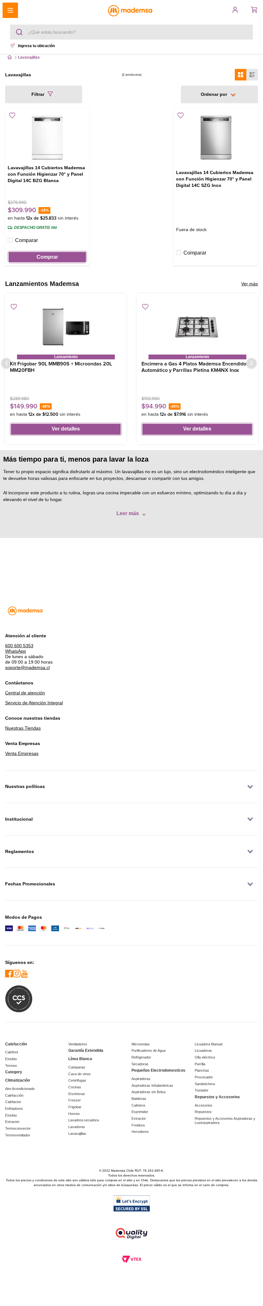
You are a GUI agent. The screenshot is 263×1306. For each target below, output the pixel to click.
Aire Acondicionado (20, 1089)
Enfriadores (14, 1108)
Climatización (17, 1080)
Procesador (204, 1077)
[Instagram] (17, 974)
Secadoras (140, 1064)
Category (13, 1072)
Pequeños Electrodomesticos (158, 1070)
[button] (54, 10)
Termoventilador (17, 1135)
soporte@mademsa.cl (27, 667)
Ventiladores (77, 1044)
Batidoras (139, 1099)
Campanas (76, 1067)
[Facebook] (9, 974)
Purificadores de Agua (148, 1050)
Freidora (138, 1125)
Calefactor (13, 1102)
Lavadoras (76, 1127)
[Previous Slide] (6, 363)
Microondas (141, 1044)
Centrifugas (77, 1080)
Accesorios (203, 1105)
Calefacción (16, 1044)
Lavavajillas (77, 1133)
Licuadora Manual (208, 1044)
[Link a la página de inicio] (9, 58)
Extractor (12, 1122)
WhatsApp (15, 651)
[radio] (240, 74)
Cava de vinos (79, 1074)
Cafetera (138, 1105)
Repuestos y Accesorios (217, 1097)
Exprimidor (140, 1112)
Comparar (26, 240)
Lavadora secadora (83, 1120)
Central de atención (25, 692)
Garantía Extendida (85, 1050)
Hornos (74, 1114)
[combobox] (131, 32)
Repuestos (203, 1112)
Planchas (202, 1070)
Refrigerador (141, 1057)
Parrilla (200, 1064)
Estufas (11, 1059)
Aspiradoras (141, 1079)
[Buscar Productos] (20, 32)
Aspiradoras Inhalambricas (152, 1085)
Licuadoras (203, 1050)
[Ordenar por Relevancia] (219, 94)
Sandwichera (205, 1084)
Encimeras (76, 1094)
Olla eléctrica (205, 1057)
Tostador (201, 1090)
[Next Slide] (251, 363)
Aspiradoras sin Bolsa (148, 1092)
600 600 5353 (19, 645)
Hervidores (140, 1132)
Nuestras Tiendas (23, 728)
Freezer (74, 1100)
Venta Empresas (21, 753)
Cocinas (74, 1087)
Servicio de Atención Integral (34, 702)
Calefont (11, 1052)
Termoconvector (18, 1128)
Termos (11, 1065)
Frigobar (74, 1107)
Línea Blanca (80, 1059)
